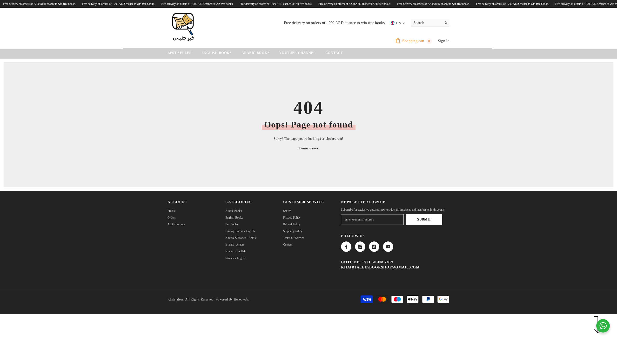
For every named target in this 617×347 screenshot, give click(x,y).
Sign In (443, 41)
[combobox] (426, 23)
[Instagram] (360, 246)
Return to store (308, 148)
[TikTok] (374, 246)
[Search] (430, 23)
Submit (424, 219)
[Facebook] (346, 246)
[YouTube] (388, 246)
